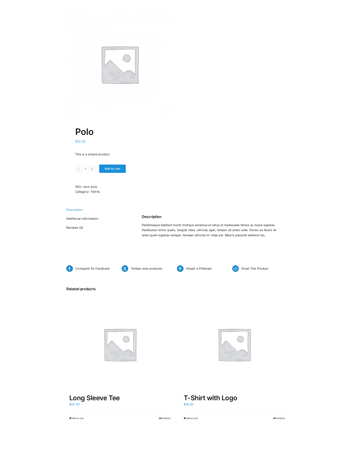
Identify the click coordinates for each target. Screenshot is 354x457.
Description (74, 210)
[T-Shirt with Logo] (234, 344)
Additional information (82, 218)
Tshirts (95, 191)
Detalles (166, 418)
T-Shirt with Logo (210, 398)
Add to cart (112, 168)
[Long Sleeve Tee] (120, 344)
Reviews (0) (74, 227)
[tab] (95, 209)
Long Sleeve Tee (94, 398)
